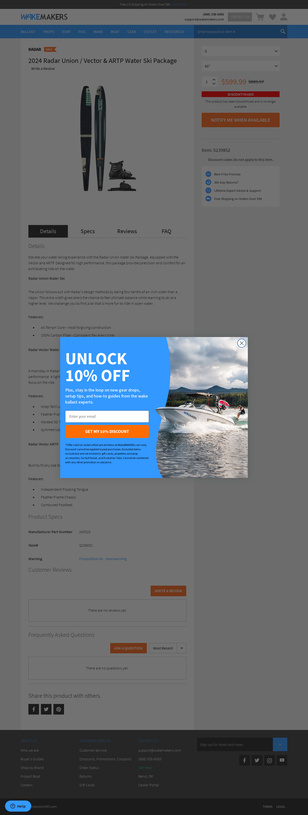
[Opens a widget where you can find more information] (18, 807)
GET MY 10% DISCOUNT (107, 431)
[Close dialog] (241, 343)
